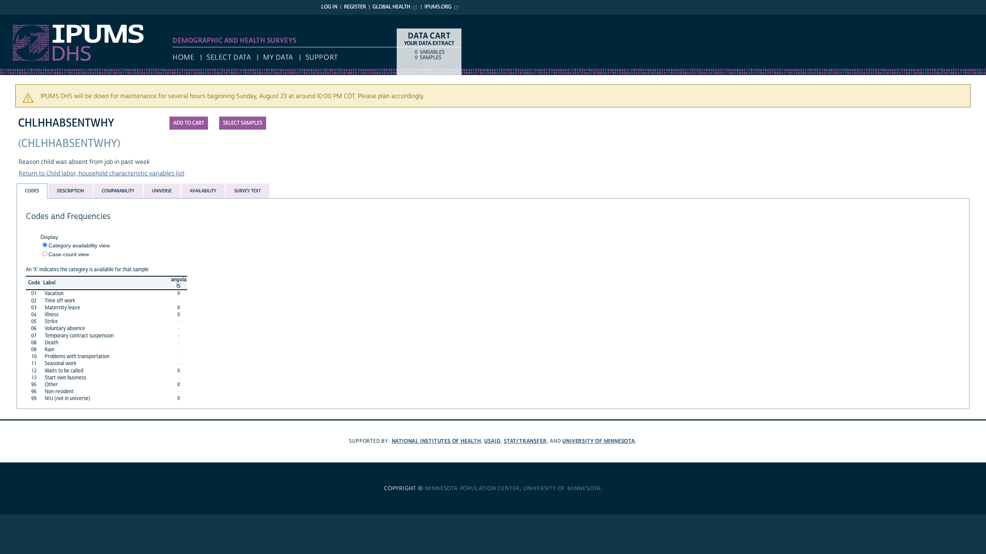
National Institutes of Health (436, 441)
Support (321, 57)
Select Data (228, 57)
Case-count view (69, 254)
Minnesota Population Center (472, 488)
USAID (492, 441)
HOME (183, 57)
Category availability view (79, 245)
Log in (329, 6)
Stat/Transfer (525, 441)
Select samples (242, 123)
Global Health (391, 6)
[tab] (32, 191)
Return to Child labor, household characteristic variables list (101, 173)
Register (355, 6)
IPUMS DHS (16, 18)
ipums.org (437, 6)
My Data (278, 57)
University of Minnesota (598, 441)
